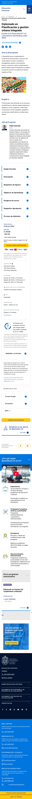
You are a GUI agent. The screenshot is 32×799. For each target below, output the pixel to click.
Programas (11, 16)
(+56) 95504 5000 (9, 744)
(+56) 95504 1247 (9, 781)
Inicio (3, 16)
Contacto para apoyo (10, 760)
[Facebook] (2, 709)
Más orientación (8, 764)
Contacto (4, 671)
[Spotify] (22, 709)
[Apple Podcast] (26, 709)
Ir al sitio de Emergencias (11, 748)
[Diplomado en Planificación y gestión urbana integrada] (3, 47)
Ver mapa (7, 315)
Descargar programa (11, 42)
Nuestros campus (7, 678)
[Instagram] (14, 709)
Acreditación (7, 703)
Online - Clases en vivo (11, 305)
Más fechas (8, 601)
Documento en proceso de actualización (12, 697)
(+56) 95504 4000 (9, 731)
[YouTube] (18, 709)
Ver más (24, 432)
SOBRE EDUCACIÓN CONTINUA (12, 684)
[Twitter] (6, 709)
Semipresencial (7, 596)
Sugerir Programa (11, 643)
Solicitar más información (16, 420)
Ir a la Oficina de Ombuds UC (16, 784)
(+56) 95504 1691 (9, 778)
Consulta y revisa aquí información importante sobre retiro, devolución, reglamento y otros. (14, 379)
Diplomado (7, 585)
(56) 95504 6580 (9, 674)
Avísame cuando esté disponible (16, 245)
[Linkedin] (10, 709)
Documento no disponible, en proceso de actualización (13, 690)
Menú (29, 10)
